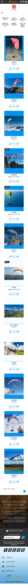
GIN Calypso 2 (14, 137)
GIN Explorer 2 (14, 438)
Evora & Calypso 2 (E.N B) (14, 19)
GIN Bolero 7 (14, 475)
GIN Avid (14, 287)
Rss (16, 549)
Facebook (7, 549)
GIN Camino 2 (14, 100)
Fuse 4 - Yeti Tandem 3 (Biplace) (22, 25)
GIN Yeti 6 (14, 250)
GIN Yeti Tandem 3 (14, 325)
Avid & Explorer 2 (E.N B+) (22, 19)
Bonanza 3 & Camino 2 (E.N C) (5, 25)
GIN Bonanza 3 (14, 175)
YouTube (20, 549)
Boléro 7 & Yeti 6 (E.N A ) (5, 18)
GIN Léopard (14, 400)
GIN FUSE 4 (14, 62)
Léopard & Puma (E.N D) (14, 24)
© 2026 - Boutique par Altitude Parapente (14, 582)
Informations (10, 571)
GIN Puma (14, 363)
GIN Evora (14, 212)
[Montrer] (14, 68)
